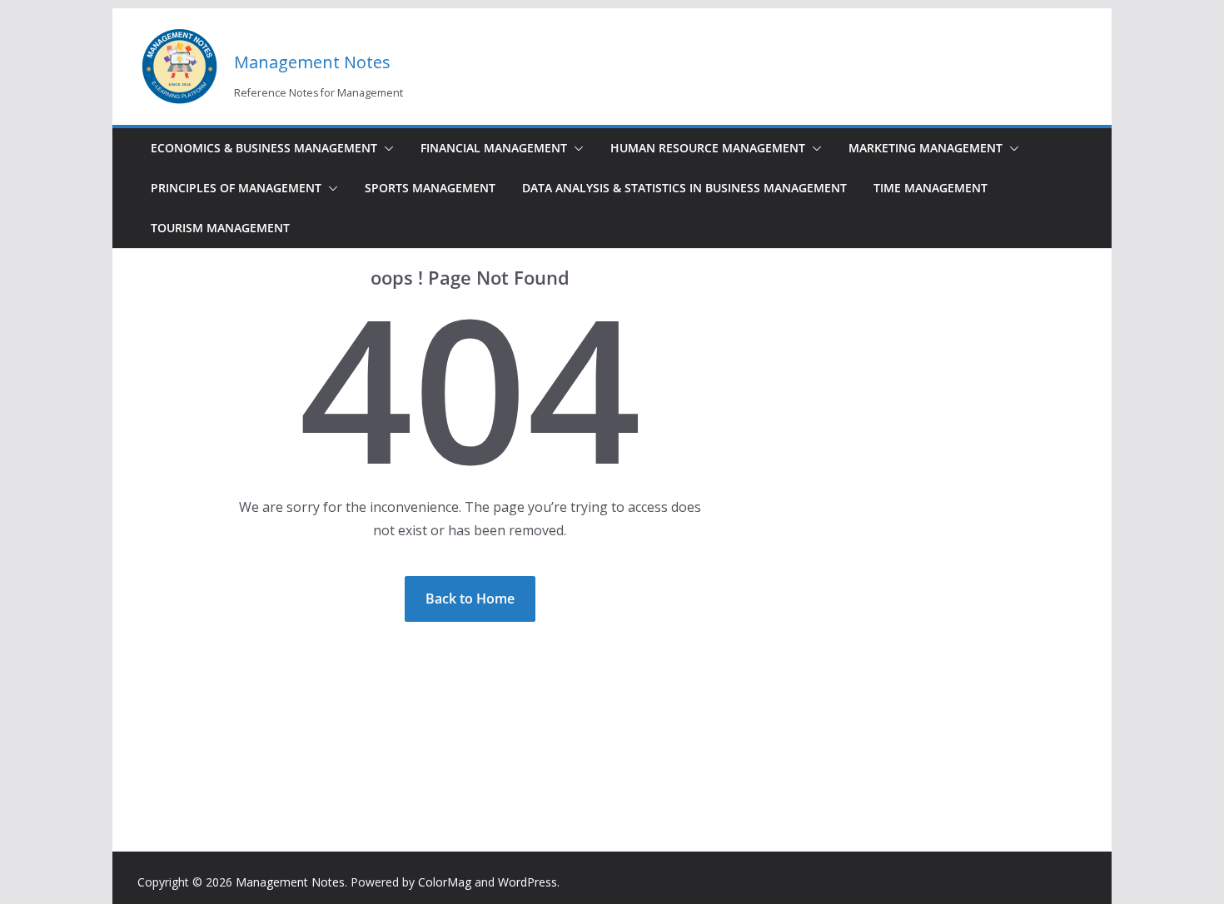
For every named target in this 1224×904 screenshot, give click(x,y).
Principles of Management (236, 188)
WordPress (527, 882)
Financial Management (493, 148)
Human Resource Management (707, 148)
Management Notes (312, 62)
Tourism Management (220, 228)
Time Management (930, 188)
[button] (385, 148)
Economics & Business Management (264, 148)
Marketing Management (925, 148)
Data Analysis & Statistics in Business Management (684, 188)
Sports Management (430, 188)
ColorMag (444, 882)
